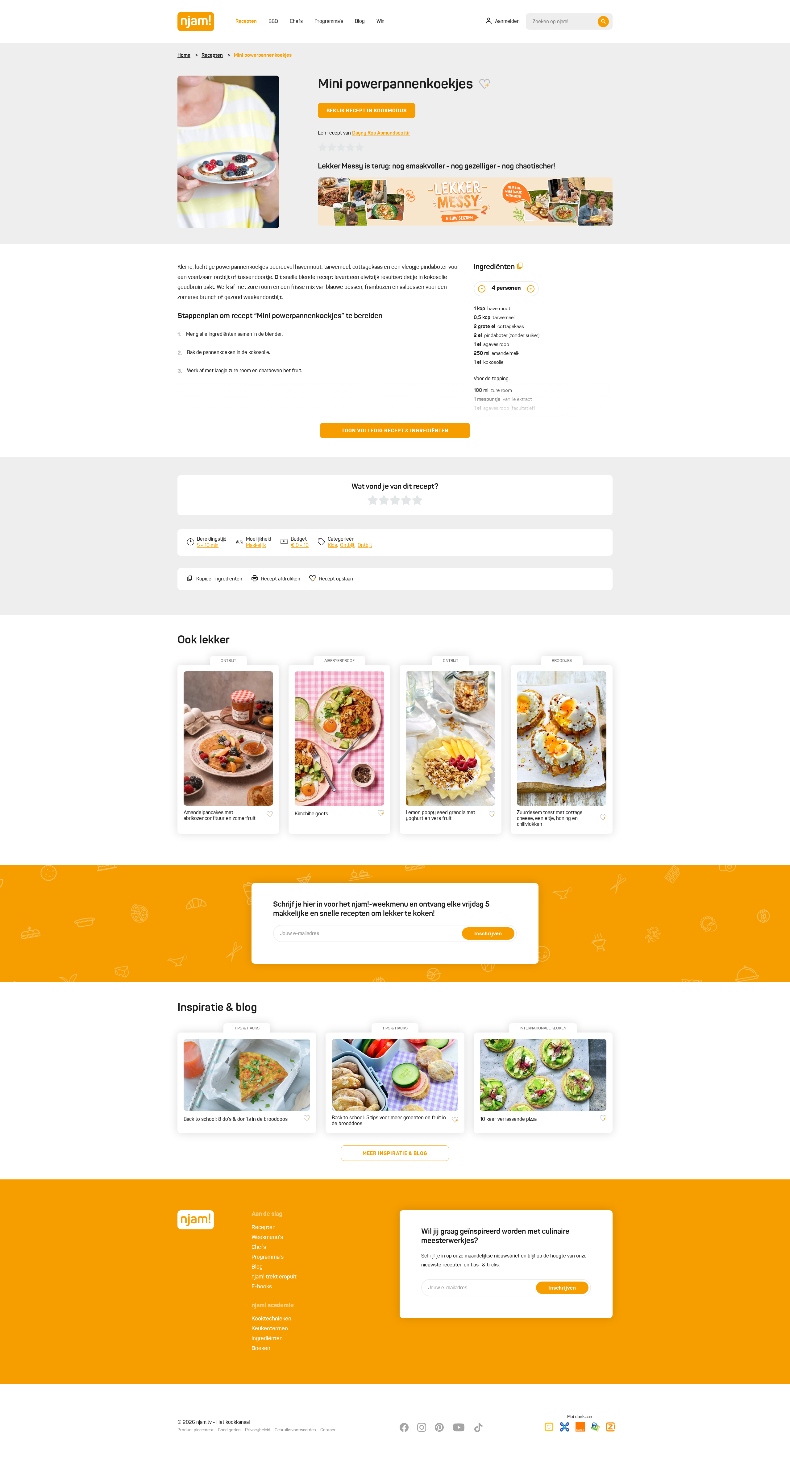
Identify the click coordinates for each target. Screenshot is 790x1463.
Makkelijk (256, 545)
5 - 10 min (207, 545)
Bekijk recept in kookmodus (366, 111)
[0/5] (341, 147)
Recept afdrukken (280, 579)
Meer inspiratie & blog (395, 1153)
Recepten (212, 55)
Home (183, 55)
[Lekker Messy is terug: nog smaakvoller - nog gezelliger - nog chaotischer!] (465, 201)
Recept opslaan (336, 579)
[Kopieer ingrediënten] (520, 267)
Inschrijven (488, 934)
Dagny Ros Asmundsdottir (381, 133)
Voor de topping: (492, 378)
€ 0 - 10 (300, 545)
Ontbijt (347, 545)
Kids (332, 545)
